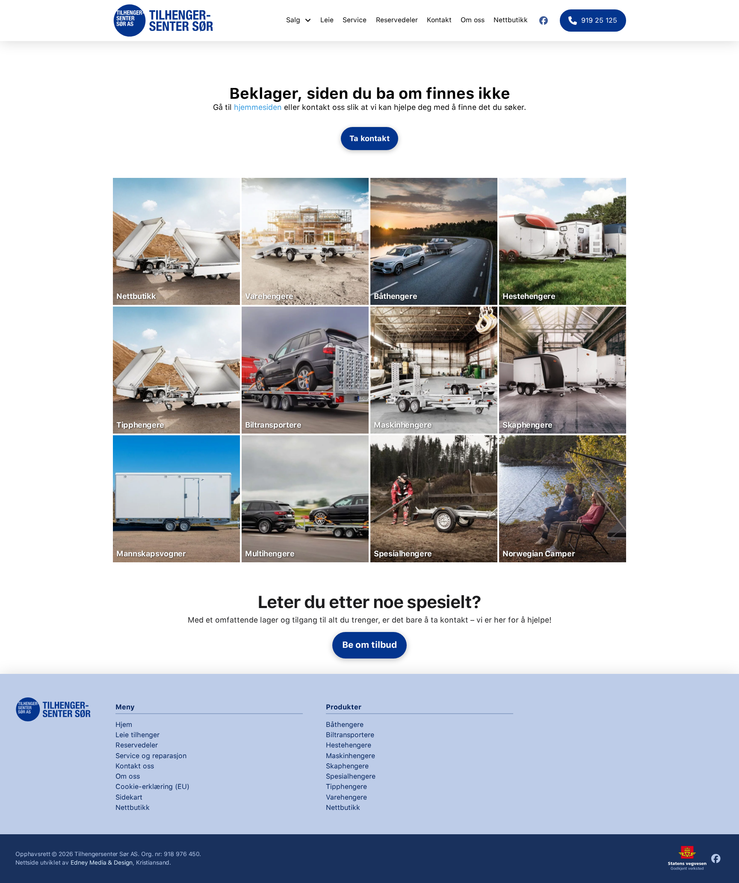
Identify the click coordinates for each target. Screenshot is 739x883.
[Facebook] (543, 20)
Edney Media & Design (102, 862)
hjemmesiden (258, 107)
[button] (370, 138)
